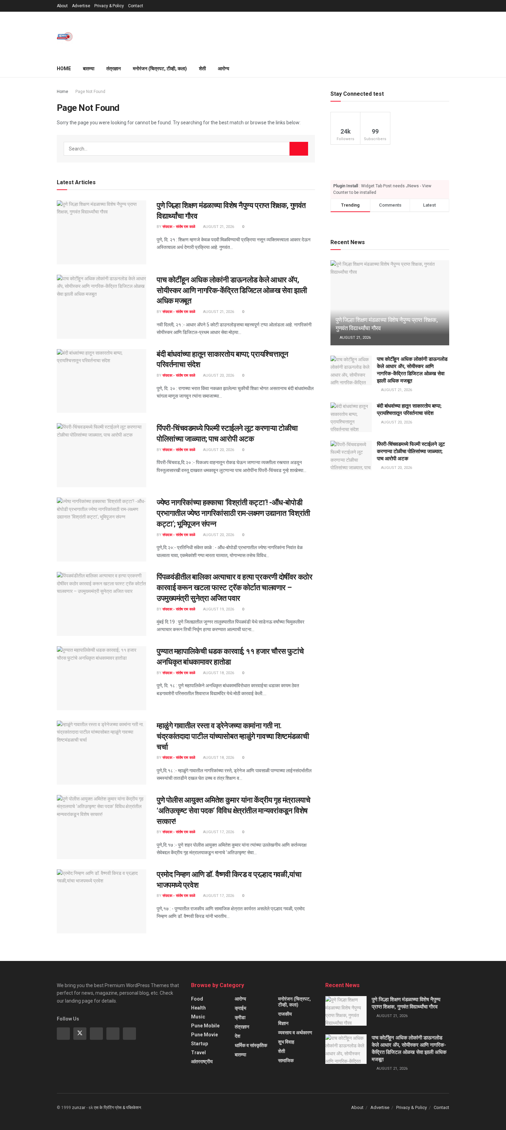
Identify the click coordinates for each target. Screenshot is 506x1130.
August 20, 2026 (218, 375)
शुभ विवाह (286, 1042)
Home (64, 68)
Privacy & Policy (109, 5)
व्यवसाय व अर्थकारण (295, 1032)
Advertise (81, 5)
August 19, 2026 (218, 609)
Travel (198, 1052)
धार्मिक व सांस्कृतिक (251, 1045)
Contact (135, 5)
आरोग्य (223, 68)
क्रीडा (240, 1017)
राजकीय (285, 1014)
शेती (202, 68)
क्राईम (240, 1008)
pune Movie (204, 1034)
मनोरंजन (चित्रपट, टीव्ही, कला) (160, 68)
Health (198, 1008)
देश (237, 1036)
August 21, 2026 (218, 226)
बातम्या (88, 68)
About (62, 5)
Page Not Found (90, 91)
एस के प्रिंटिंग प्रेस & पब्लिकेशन (117, 1107)
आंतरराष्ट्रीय (202, 1061)
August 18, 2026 (218, 673)
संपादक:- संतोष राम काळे (178, 226)
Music (198, 1016)
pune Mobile (205, 1025)
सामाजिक (286, 1060)
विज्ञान (283, 1023)
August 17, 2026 (218, 832)
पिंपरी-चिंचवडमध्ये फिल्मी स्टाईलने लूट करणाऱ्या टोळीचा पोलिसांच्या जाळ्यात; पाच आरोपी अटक (411, 451)
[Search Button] (298, 149)
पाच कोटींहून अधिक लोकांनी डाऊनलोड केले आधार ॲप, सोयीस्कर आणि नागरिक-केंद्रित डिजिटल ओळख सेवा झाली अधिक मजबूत (232, 290)
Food (197, 999)
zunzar (78, 1107)
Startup (199, 1043)
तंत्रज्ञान (113, 68)
